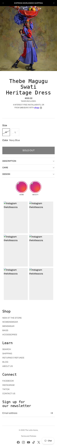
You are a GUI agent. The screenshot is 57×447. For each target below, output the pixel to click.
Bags (5, 330)
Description (9, 161)
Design (6, 174)
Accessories (9, 335)
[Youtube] (28, 442)
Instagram (8, 385)
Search (6, 349)
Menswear (8, 326)
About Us (7, 366)
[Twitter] (38, 442)
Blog (5, 362)
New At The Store (12, 318)
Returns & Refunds (13, 358)
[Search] (9, 10)
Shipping (7, 353)
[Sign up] (52, 413)
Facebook (8, 381)
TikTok (6, 389)
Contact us (8, 393)
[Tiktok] (33, 442)
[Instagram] (23, 442)
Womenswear (10, 322)
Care (5, 167)
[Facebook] (18, 442)
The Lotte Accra (31, 430)
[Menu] (3, 10)
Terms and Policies (28, 436)
